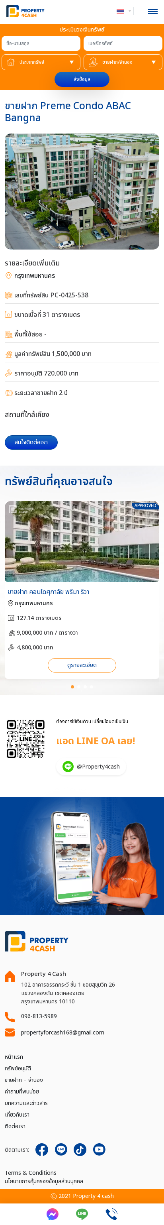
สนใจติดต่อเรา (31, 442)
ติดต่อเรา (15, 1126)
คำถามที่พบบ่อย (22, 1091)
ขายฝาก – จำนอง (24, 1080)
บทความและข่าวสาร (26, 1103)
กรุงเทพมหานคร (34, 276)
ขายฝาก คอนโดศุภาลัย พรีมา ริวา (48, 592)
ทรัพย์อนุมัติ (18, 1068)
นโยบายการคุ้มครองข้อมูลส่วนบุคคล (44, 1181)
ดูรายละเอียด (82, 665)
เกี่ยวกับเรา (17, 1115)
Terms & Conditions (31, 1173)
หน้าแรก (14, 1057)
